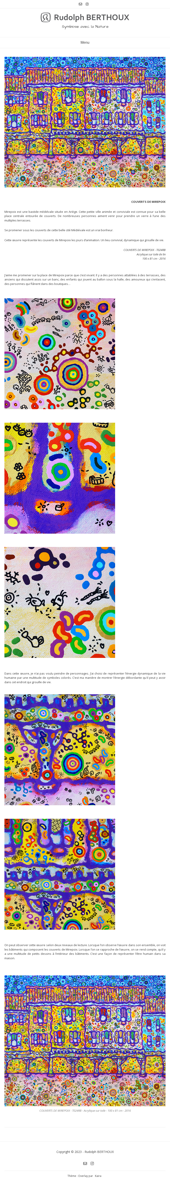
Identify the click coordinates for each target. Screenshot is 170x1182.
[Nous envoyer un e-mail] (80, 4)
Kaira (98, 1176)
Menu (85, 42)
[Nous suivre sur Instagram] (87, 4)
